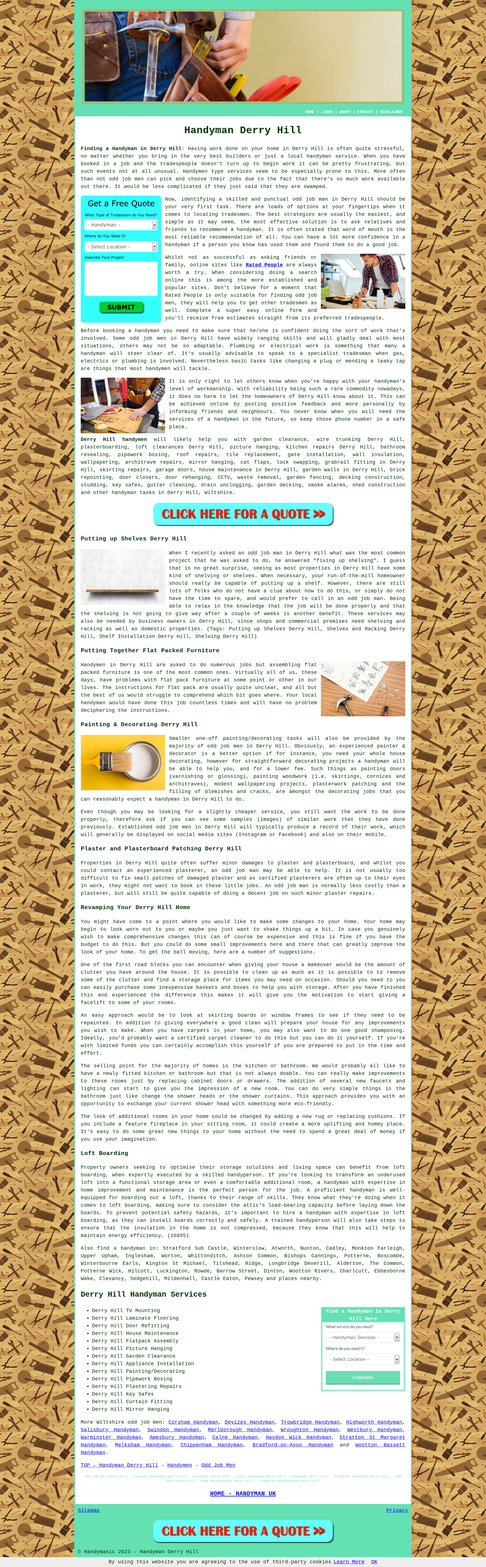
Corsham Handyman (193, 1422)
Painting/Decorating (155, 1371)
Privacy (397, 1510)
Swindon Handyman (173, 1430)
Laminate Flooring (152, 1318)
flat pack (174, 680)
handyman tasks (133, 492)
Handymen (195, 171)
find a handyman (121, 1248)
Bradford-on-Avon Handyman (293, 1445)
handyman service (332, 156)
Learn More (349, 1562)
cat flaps (254, 462)
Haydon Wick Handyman (299, 1437)
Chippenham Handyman (212, 1445)
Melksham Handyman (143, 1445)
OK (374, 1562)
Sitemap (89, 1510)
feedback (314, 404)
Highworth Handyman (374, 1422)
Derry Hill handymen (114, 439)
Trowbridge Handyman (310, 1422)
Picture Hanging (149, 1348)
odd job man (310, 199)
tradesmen (235, 214)
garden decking (279, 485)
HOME (309, 112)
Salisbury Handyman (110, 1430)
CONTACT (365, 112)
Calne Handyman (235, 1437)
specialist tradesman (339, 353)
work (312, 346)
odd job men (126, 179)
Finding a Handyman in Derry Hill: (132, 148)
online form (283, 310)
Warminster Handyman (111, 1437)
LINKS (326, 112)
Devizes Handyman (249, 1422)
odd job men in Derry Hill (171, 338)
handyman (249, 229)
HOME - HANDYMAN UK (243, 1493)
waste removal (258, 477)
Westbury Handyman (374, 1430)
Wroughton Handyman (310, 1430)
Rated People (264, 265)
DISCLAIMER (391, 112)
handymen (158, 369)
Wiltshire (218, 492)
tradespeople (178, 164)
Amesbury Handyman (177, 1437)
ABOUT (345, 112)
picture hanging (254, 447)
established (286, 280)
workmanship (214, 389)
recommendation (231, 237)
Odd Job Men (218, 1465)
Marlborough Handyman (240, 1430)
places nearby (299, 1278)
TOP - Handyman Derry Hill (119, 1465)
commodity (360, 389)
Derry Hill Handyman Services (144, 1294)
